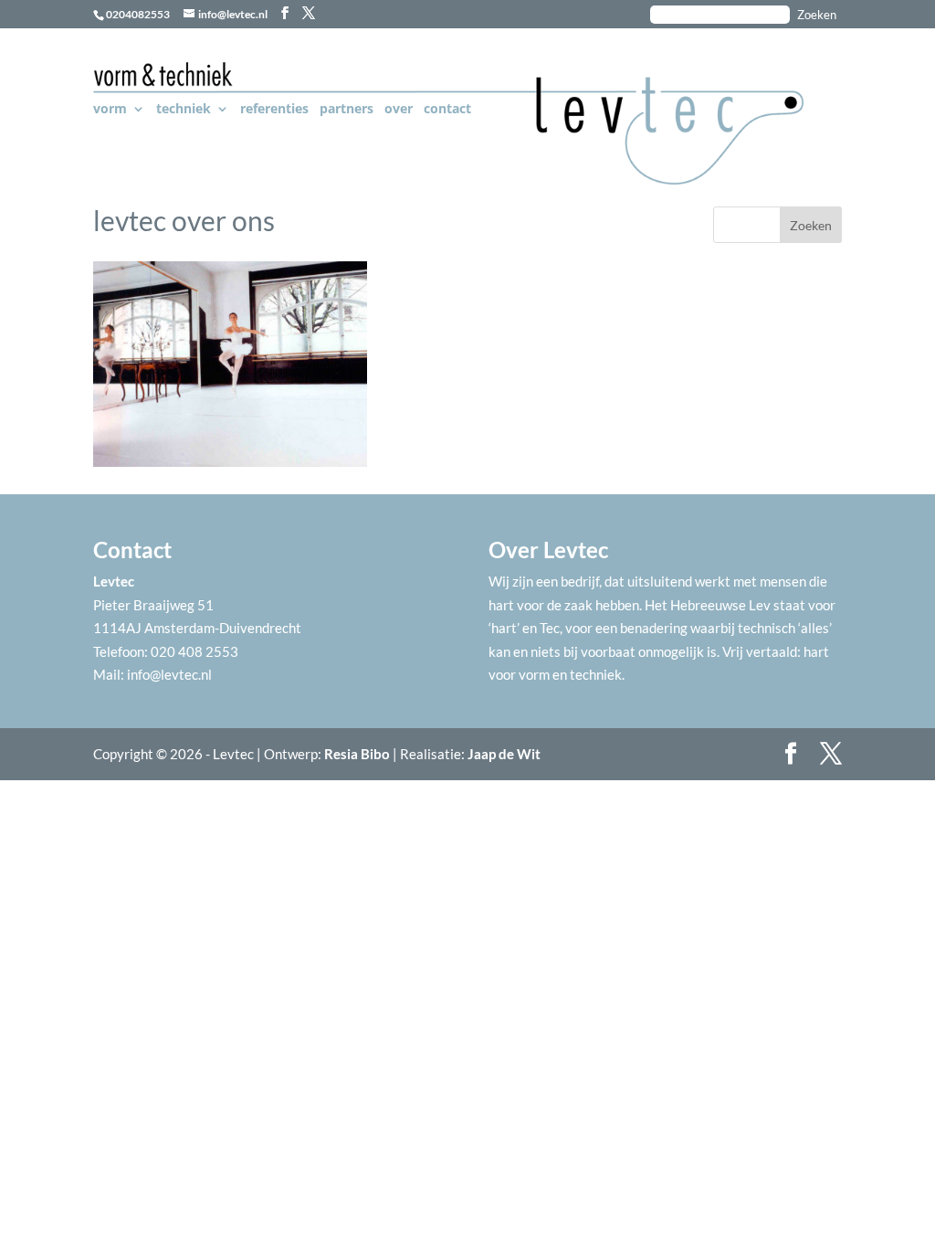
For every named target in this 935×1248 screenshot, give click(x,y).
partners (346, 109)
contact (447, 109)
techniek (183, 109)
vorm (110, 109)
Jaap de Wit (504, 754)
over (398, 109)
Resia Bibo (357, 754)
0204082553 (138, 14)
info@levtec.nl (169, 674)
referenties (274, 109)
